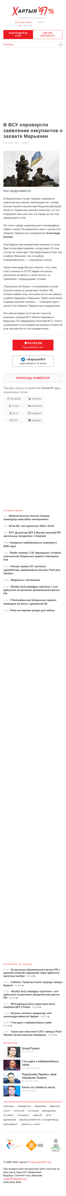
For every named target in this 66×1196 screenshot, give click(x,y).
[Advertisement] (33, 85)
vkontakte (36, 405)
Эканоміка (40, 1106)
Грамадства (24, 1106)
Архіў (41, 22)
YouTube (36, 398)
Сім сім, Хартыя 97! (47, 34)
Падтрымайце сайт (18, 34)
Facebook (15, 398)
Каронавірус (10, 1124)
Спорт (7, 1111)
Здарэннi (55, 1106)
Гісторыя (33, 1111)
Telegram (36, 420)
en (30, 26)
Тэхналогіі (23, 1115)
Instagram (36, 413)
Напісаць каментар (33, 378)
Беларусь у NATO (30, 1124)
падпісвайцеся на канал (33, 361)
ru (25, 26)
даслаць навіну (23, 22)
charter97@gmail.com (15, 1178)
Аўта (48, 1115)
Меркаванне (10, 1043)
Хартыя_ (33, 11)
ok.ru (15, 413)
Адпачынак (9, 1120)
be (20, 26)
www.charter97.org (41, 1162)
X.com (15, 405)
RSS (15, 420)
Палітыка (8, 1106)
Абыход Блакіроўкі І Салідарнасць (39, 1120)
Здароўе (37, 1115)
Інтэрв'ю (8, 1115)
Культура (19, 1111)
